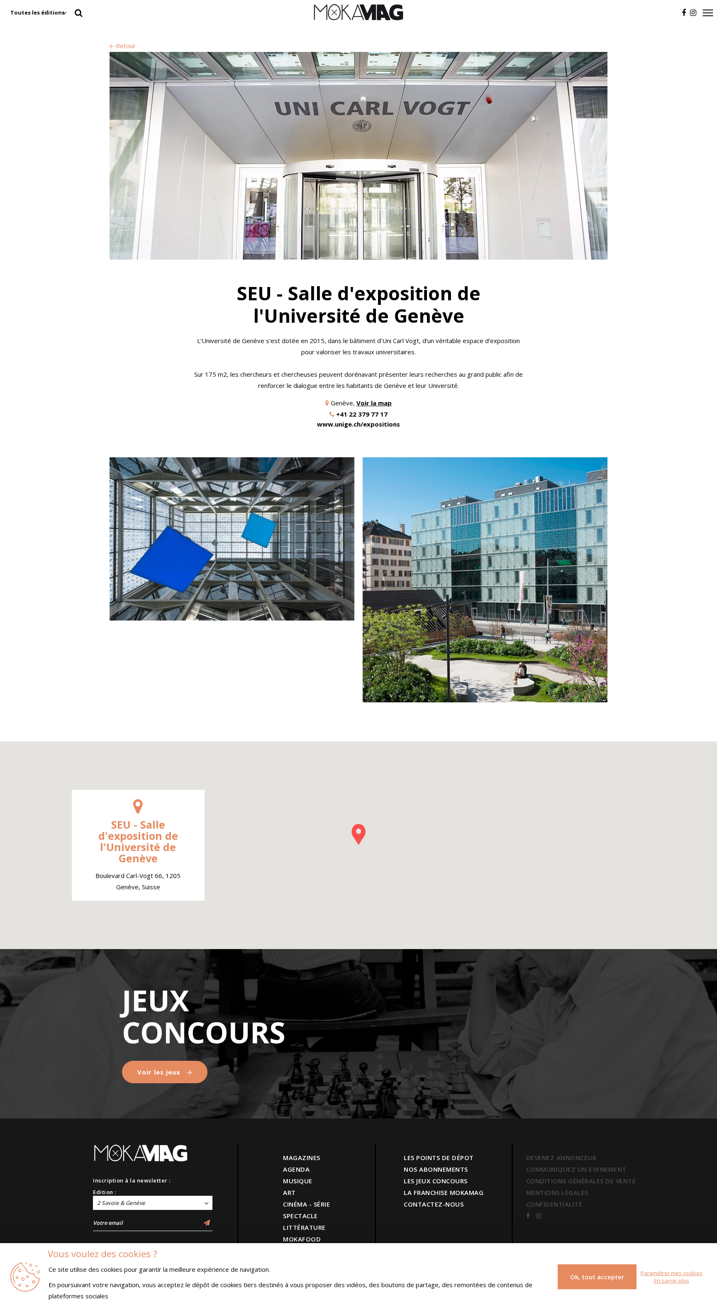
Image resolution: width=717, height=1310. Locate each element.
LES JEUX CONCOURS (436, 1181)
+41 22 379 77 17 (362, 414)
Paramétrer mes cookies (671, 1273)
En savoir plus (671, 1280)
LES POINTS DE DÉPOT (439, 1157)
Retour (125, 46)
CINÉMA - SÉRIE (306, 1204)
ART (289, 1192)
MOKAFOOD (302, 1239)
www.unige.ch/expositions (358, 424)
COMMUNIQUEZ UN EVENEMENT (576, 1169)
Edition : (104, 1192)
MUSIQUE (297, 1181)
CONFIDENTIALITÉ (554, 1204)
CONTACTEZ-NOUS (433, 1204)
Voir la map (374, 403)
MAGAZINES (301, 1157)
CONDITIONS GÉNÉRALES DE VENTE (581, 1181)
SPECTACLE (300, 1216)
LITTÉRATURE (304, 1227)
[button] (358, 834)
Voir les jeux (160, 1072)
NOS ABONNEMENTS (436, 1169)
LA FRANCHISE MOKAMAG (443, 1192)
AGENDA (296, 1169)
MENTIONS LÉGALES (557, 1192)
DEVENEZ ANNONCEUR (561, 1157)
